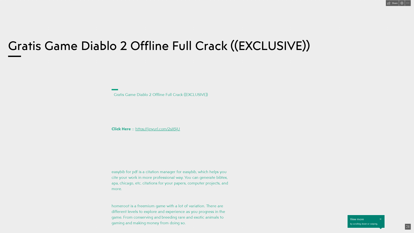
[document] (207, 116)
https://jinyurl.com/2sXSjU (157, 128)
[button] (392, 3)
